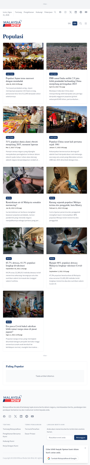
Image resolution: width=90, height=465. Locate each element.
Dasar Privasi (30, 433)
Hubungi (39, 12)
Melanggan (80, 437)
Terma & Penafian (32, 429)
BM (74, 23)
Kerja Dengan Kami (10, 446)
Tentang (18, 12)
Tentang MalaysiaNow (12, 429)
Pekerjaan (48, 12)
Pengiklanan (29, 12)
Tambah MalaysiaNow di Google (64, 458)
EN (69, 23)
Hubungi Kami (8, 441)
